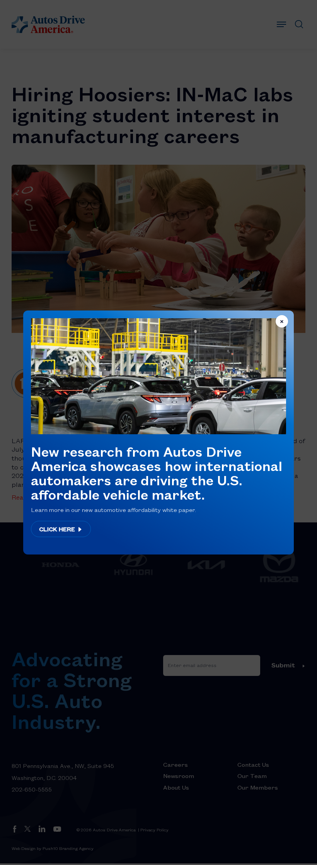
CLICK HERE (58, 529)
